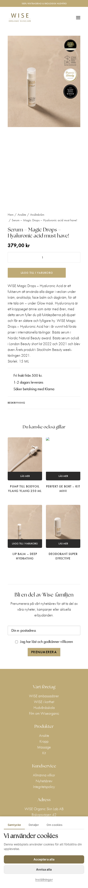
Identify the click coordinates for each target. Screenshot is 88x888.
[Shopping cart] (65, 18)
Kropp (44, 741)
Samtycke (14, 825)
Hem (10, 214)
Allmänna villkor (44, 775)
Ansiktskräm (37, 214)
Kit (44, 752)
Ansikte (22, 214)
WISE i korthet (44, 701)
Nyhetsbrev (44, 780)
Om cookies (54, 825)
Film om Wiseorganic (44, 713)
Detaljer (34, 825)
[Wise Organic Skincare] (20, 17)
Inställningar (44, 879)
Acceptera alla (44, 859)
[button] (78, 17)
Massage (44, 747)
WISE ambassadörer (44, 695)
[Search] (58, 18)
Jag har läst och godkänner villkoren (46, 641)
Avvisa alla (44, 869)
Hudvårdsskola (44, 707)
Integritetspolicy (44, 786)
